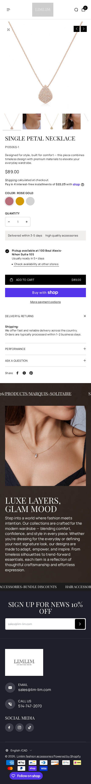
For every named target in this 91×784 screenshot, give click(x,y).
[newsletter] (80, 624)
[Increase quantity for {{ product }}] (26, 221)
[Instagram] (19, 727)
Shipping (11, 180)
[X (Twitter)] (24, 373)
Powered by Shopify (67, 756)
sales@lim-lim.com (34, 689)
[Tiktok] (29, 727)
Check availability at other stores (36, 264)
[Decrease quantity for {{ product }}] (8, 221)
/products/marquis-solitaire (42, 393)
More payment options (45, 302)
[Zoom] (8, 29)
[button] (77, 29)
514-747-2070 (30, 705)
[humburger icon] (8, 9)
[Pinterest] (31, 373)
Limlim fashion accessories (35, 756)
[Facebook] (17, 373)
